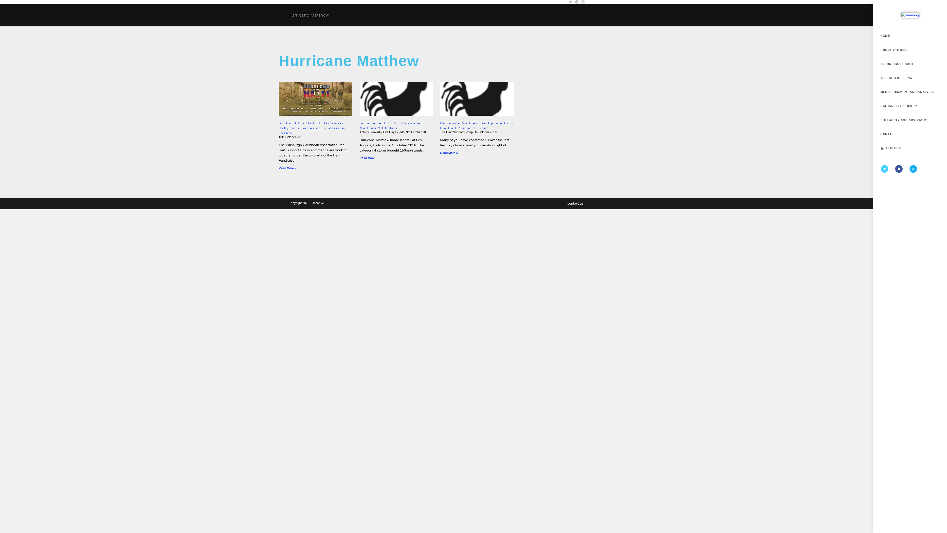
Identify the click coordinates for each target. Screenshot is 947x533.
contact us (575, 203)
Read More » (287, 168)
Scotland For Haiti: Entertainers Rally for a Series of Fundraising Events (312, 128)
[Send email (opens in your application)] (913, 169)
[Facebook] (899, 169)
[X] (884, 169)
